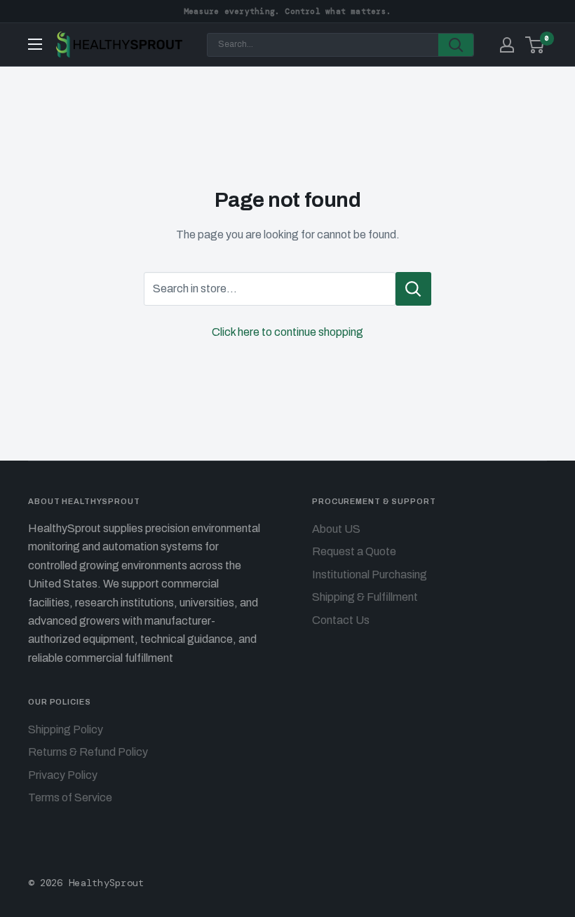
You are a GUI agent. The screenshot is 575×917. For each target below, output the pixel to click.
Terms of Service (70, 797)
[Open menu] (35, 44)
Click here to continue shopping (287, 332)
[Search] (455, 45)
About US (336, 529)
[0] (535, 44)
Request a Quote (354, 551)
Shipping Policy (65, 729)
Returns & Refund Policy (88, 752)
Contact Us (341, 620)
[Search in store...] (413, 289)
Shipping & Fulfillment (365, 597)
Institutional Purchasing (369, 574)
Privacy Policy (62, 775)
